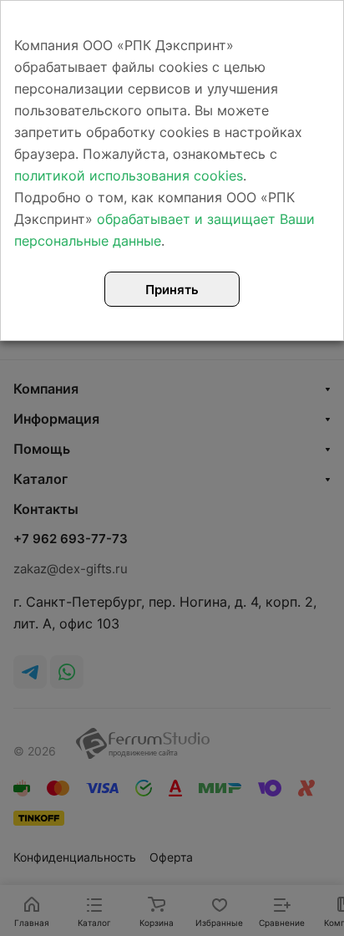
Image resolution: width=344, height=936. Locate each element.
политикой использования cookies (128, 175)
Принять (172, 290)
